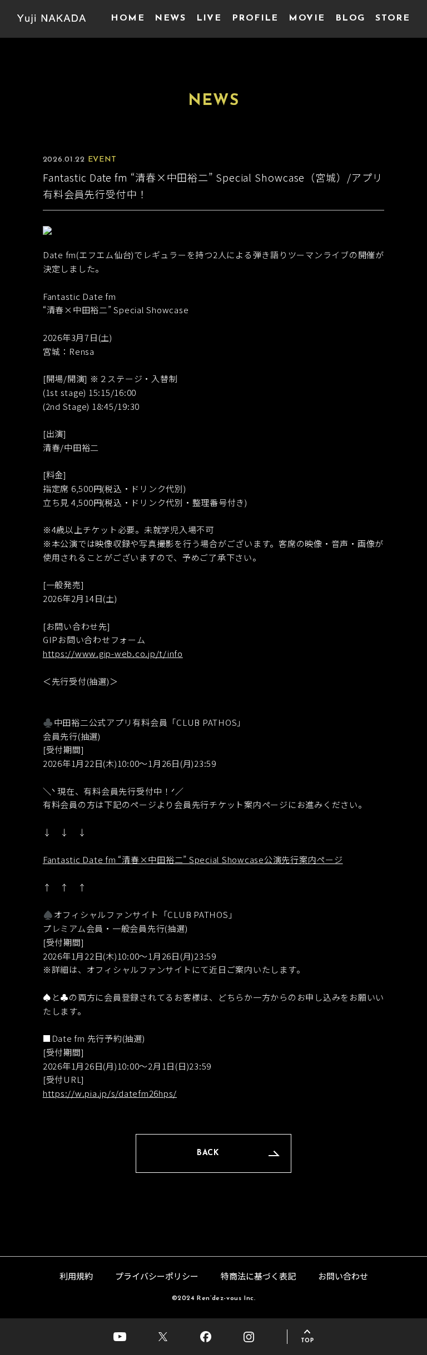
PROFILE (255, 18)
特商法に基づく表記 (258, 1276)
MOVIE (307, 18)
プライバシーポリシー (156, 1276)
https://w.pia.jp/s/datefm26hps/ (110, 1093)
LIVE (209, 18)
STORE (392, 18)
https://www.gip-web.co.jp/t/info (113, 653)
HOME (128, 18)
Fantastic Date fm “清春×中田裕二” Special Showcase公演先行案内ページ (193, 859)
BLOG (350, 18)
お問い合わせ (343, 1276)
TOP (307, 1341)
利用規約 (76, 1276)
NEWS (170, 18)
